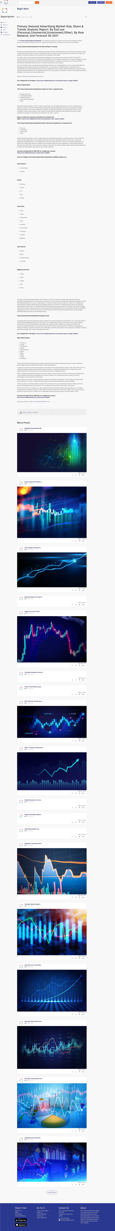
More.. (83, 475)
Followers (5, 32)
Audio (4, 29)
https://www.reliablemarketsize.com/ (40, 401)
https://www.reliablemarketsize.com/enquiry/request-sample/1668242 (57, 80)
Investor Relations (20, 1216)
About (4, 22)
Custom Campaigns (43, 1210)
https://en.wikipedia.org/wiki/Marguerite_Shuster (30, 76)
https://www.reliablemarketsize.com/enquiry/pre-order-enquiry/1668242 (43, 119)
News (17, 1212)
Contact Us (64, 1208)
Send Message (6, 34)
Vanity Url (40, 1212)
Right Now (5, 25)
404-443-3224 (64, 1218)
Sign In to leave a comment (30, 412)
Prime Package (41, 1214)
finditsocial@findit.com (67, 1220)
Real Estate (18, 1214)
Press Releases (41, 1217)
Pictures (5, 27)
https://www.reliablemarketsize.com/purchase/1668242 (33, 153)
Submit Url (40, 1216)
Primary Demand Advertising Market (30, 40)
